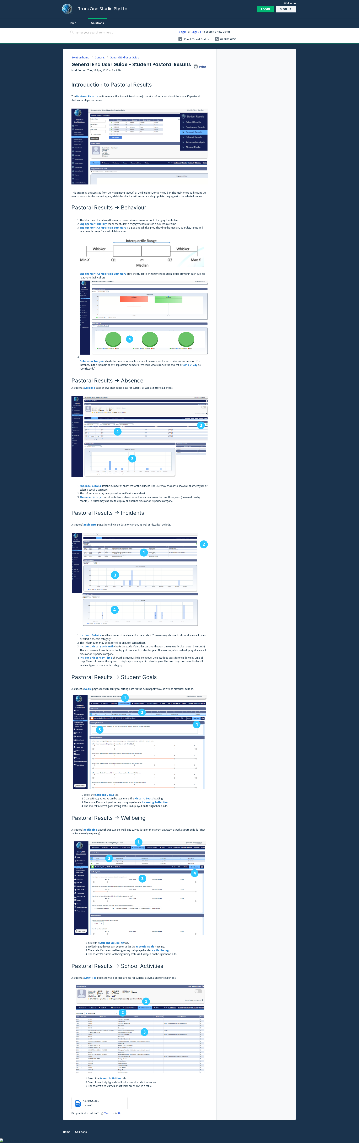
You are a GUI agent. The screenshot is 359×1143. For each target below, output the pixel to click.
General (100, 57)
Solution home (80, 57)
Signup (196, 32)
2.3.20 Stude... (91, 1101)
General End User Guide (124, 57)
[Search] (72, 32)
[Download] (171, 535)
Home (72, 23)
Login (183, 32)
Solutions (97, 23)
